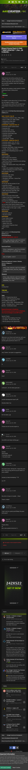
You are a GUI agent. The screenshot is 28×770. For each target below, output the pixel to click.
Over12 (4, 59)
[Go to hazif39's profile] (3, 359)
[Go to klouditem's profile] (4, 670)
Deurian (8, 394)
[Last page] (25, 67)
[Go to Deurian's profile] (3, 395)
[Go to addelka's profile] (4, 691)
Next (22, 67)
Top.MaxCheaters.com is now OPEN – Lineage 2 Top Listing (14, 43)
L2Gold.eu (8, 709)
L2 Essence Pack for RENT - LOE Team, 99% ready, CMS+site (13, 726)
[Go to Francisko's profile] (3, 464)
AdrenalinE (9, 382)
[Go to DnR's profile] (4, 616)
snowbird (8, 719)
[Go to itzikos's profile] (4, 700)
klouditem (10, 673)
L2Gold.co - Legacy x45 (12, 708)
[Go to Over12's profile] (3, 73)
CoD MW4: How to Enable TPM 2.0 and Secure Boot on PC (13, 716)
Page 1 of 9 (14, 67)
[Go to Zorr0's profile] (3, 435)
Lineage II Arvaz (11, 643)
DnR (9, 619)
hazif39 (8, 359)
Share (7, 553)
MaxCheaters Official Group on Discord (14, 37)
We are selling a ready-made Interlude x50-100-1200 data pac (13, 692)
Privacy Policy (19, 751)
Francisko (9, 463)
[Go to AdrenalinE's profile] (3, 383)
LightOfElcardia (10, 729)
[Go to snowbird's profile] (4, 715)
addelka (8, 694)
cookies (12, 760)
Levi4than (9, 332)
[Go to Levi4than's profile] (3, 332)
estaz (7, 409)
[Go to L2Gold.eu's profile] (4, 708)
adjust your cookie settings (20, 761)
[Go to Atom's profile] (4, 660)
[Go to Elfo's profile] (4, 629)
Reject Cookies (16, 767)
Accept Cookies (6, 767)
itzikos (7, 703)
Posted (11, 74)
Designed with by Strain (10, 751)
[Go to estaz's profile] (3, 410)
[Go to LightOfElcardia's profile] (4, 725)
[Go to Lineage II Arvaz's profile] (4, 641)
